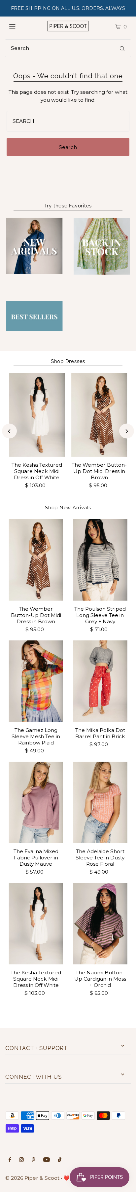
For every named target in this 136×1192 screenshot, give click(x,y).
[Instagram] (21, 1160)
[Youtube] (46, 1160)
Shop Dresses (68, 361)
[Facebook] (10, 1160)
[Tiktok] (59, 1160)
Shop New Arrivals (68, 508)
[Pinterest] (33, 1160)
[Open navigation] (19, 26)
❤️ (66, 1178)
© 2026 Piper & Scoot (32, 1178)
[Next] (126, 431)
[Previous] (9, 431)
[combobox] (68, 48)
